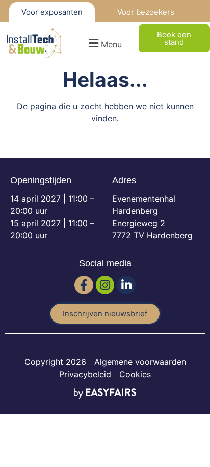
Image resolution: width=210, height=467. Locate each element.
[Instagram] (105, 285)
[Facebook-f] (83, 285)
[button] (104, 43)
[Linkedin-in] (126, 285)
